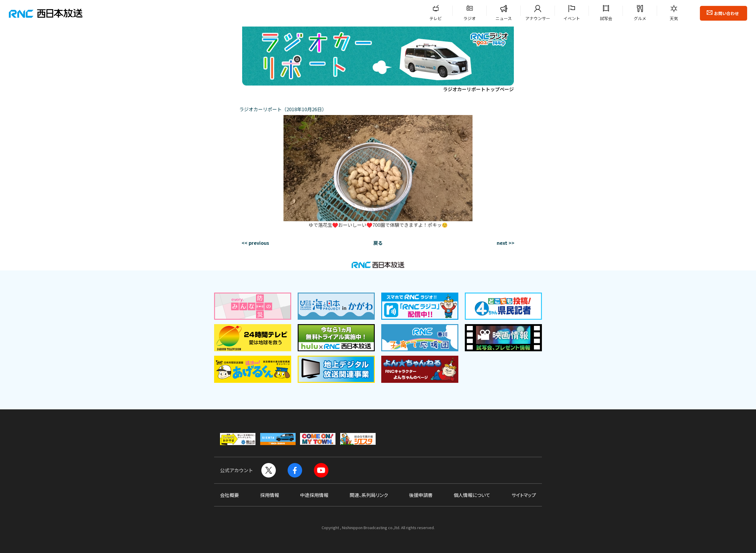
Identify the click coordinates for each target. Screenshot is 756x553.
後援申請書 (421, 494)
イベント (571, 18)
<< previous (255, 242)
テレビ (435, 18)
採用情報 (269, 494)
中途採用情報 (314, 494)
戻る (378, 242)
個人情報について (472, 494)
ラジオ (469, 18)
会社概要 (229, 494)
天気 (674, 18)
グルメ (640, 18)
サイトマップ (523, 494)
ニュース (504, 18)
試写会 (606, 18)
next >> (505, 242)
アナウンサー (537, 18)
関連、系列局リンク (369, 494)
